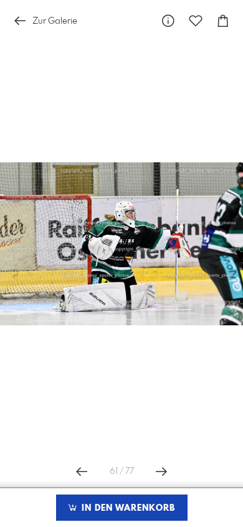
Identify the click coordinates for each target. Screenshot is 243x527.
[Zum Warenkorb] (223, 20)
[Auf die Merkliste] (195, 20)
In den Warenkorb (127, 508)
